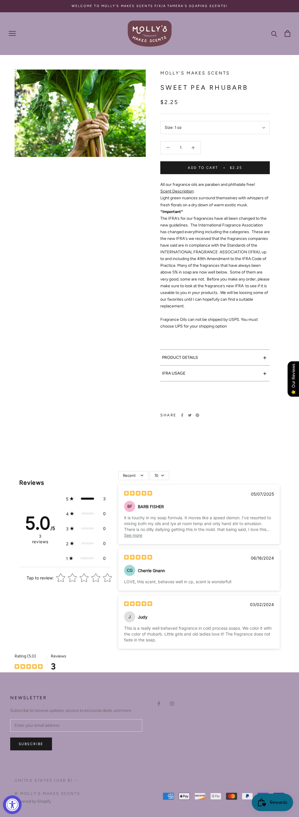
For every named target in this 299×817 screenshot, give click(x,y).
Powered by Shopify (33, 801)
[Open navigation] (12, 33)
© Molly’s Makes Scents (47, 793)
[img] (138, 494)
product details (214, 357)
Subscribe (31, 744)
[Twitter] (190, 415)
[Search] (274, 33)
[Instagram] (172, 703)
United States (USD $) (44, 780)
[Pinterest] (197, 415)
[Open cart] (287, 33)
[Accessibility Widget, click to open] (12, 804)
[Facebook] (182, 415)
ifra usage (214, 373)
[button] (86, 498)
